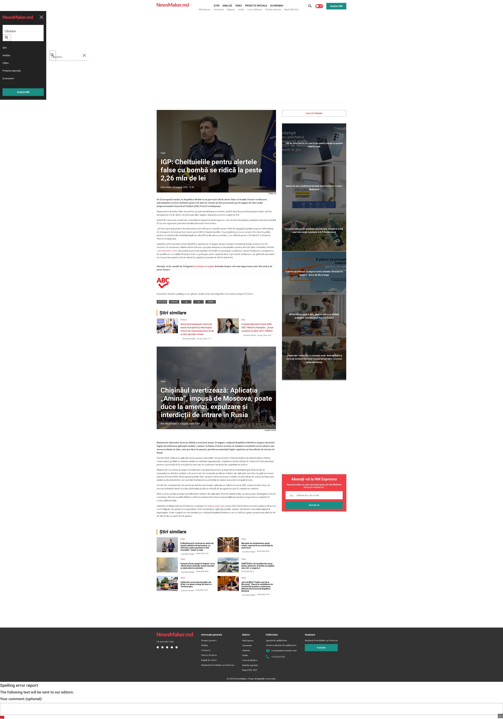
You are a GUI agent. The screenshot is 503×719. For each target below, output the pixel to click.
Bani (243, 320)
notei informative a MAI (167, 250)
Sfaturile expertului (273, 9)
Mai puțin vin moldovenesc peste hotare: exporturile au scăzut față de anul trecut (257, 545)
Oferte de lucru (209, 655)
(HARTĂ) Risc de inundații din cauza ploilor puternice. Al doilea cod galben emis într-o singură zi (257, 566)
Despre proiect (209, 640)
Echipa (204, 645)
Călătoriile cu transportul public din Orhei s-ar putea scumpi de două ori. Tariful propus (196, 584)
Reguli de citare (209, 660)
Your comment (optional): (21, 699)
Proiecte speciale (256, 5)
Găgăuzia (231, 9)
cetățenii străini (213, 505)
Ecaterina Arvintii (249, 335)
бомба (210, 302)
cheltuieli (174, 302)
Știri (216, 5)
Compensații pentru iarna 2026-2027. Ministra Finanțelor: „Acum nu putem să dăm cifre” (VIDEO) (257, 327)
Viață (163, 153)
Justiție (241, 9)
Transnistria (219, 9)
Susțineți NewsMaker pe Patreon (217, 665)
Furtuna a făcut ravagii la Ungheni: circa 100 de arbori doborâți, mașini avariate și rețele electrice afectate (198, 566)
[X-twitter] (162, 647)
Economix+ (277, 5)
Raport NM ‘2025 (291, 9)
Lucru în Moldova (254, 9)
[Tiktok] (172, 647)
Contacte (206, 650)
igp (186, 302)
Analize (227, 5)
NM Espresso (204, 9)
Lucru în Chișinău (314, 113)
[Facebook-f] (158, 647)
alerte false (162, 302)
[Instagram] (167, 647)
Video (238, 5)
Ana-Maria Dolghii (189, 339)
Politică (184, 320)
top (198, 302)
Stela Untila (166, 187)
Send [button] (2, 717)
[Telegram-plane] (177, 647)
